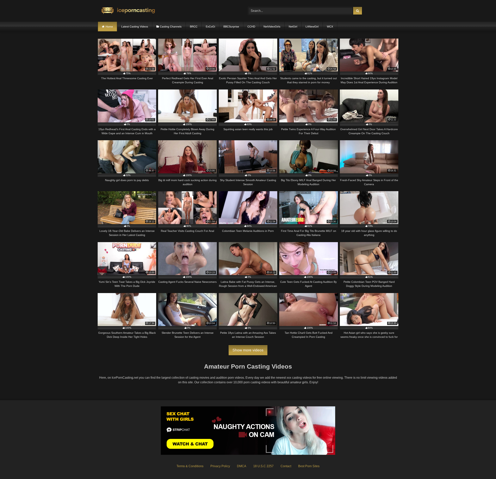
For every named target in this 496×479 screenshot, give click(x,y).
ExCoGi (210, 26)
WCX (330, 26)
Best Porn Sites (308, 466)
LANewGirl (312, 26)
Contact (286, 466)
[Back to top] (484, 467)
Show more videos (248, 350)
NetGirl (293, 26)
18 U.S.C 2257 (263, 466)
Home (109, 26)
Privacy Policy (220, 466)
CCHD (251, 26)
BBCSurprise (231, 26)
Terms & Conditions (190, 466)
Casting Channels (171, 26)
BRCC (193, 26)
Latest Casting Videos (134, 26)
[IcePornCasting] (128, 11)
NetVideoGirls (272, 26)
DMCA (241, 466)
